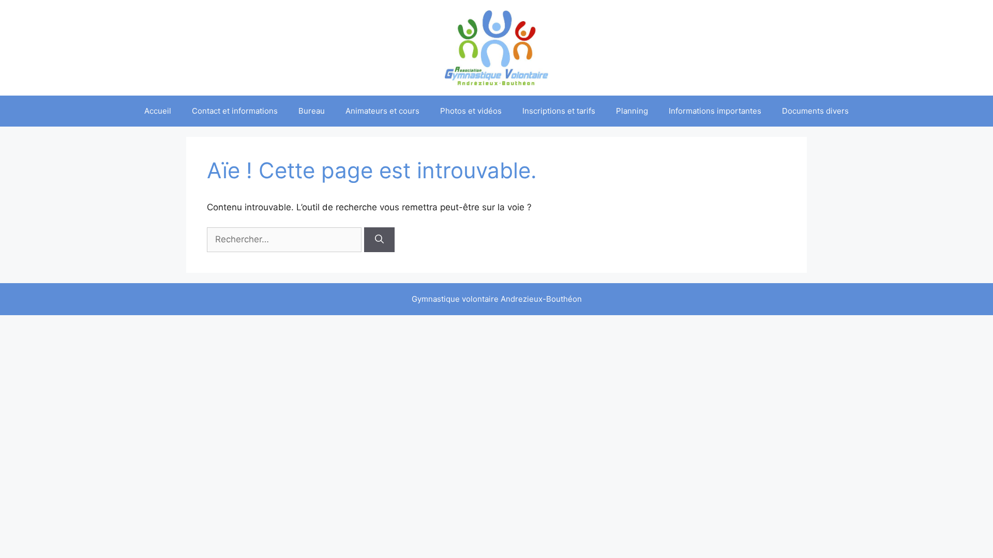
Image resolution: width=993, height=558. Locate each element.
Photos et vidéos (471, 111)
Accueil (157, 111)
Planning (632, 111)
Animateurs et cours (382, 111)
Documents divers (815, 111)
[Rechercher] (379, 239)
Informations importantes (715, 111)
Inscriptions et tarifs (558, 111)
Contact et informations (235, 111)
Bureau (311, 111)
